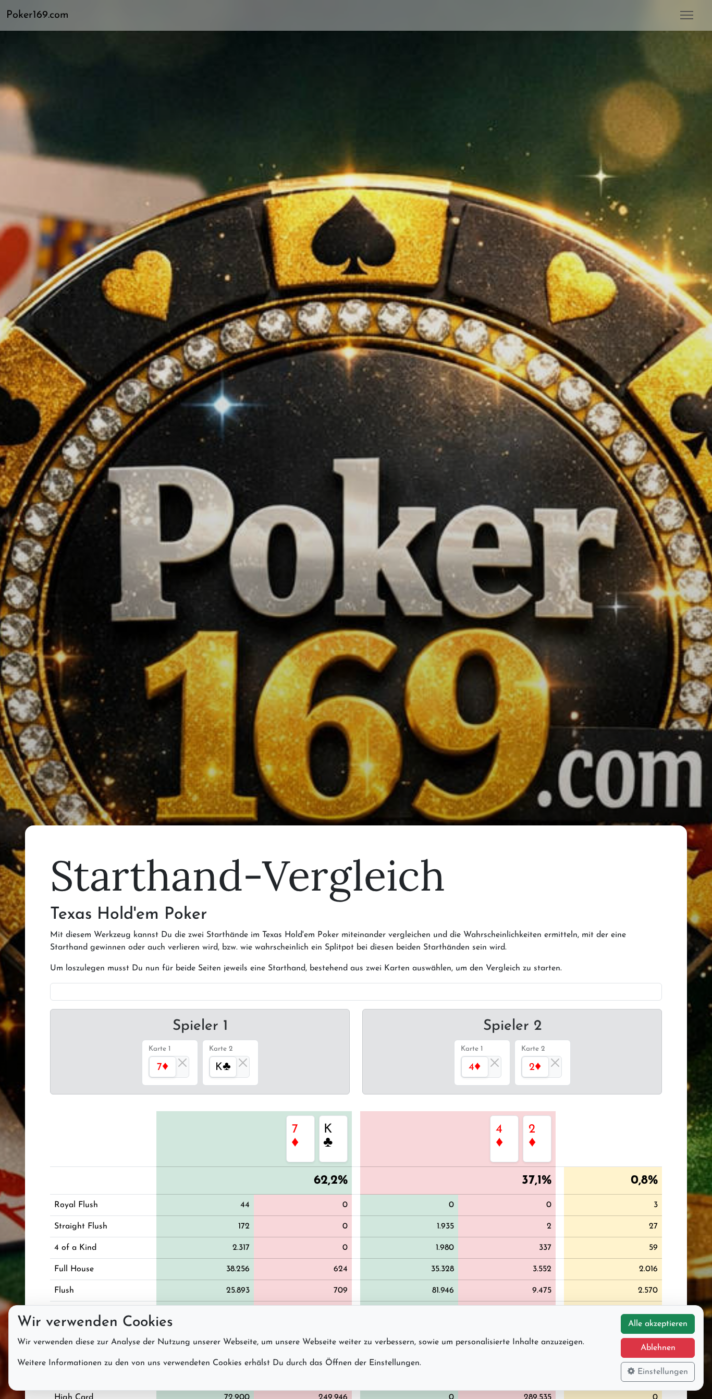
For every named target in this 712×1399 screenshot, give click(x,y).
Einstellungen (661, 1372)
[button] (41, 15)
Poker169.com (37, 15)
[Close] (182, 1062)
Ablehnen (658, 1348)
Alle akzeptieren (658, 1324)
